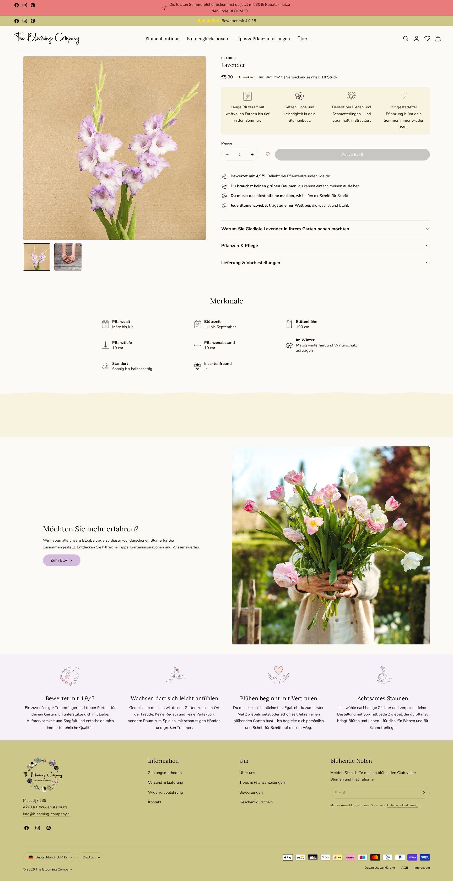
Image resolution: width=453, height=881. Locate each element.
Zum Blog (59, 560)
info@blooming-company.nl (47, 813)
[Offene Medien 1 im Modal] (196, 66)
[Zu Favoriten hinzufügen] (268, 154)
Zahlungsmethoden (165, 772)
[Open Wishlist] (427, 38)
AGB (404, 868)
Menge (226, 143)
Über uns (247, 772)
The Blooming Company (54, 869)
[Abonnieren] (423, 793)
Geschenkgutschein (256, 802)
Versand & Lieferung (165, 782)
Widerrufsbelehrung (165, 792)
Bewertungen (251, 792)
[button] (406, 38)
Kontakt (154, 802)
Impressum (422, 868)
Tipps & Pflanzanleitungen (262, 782)
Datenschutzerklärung (402, 805)
